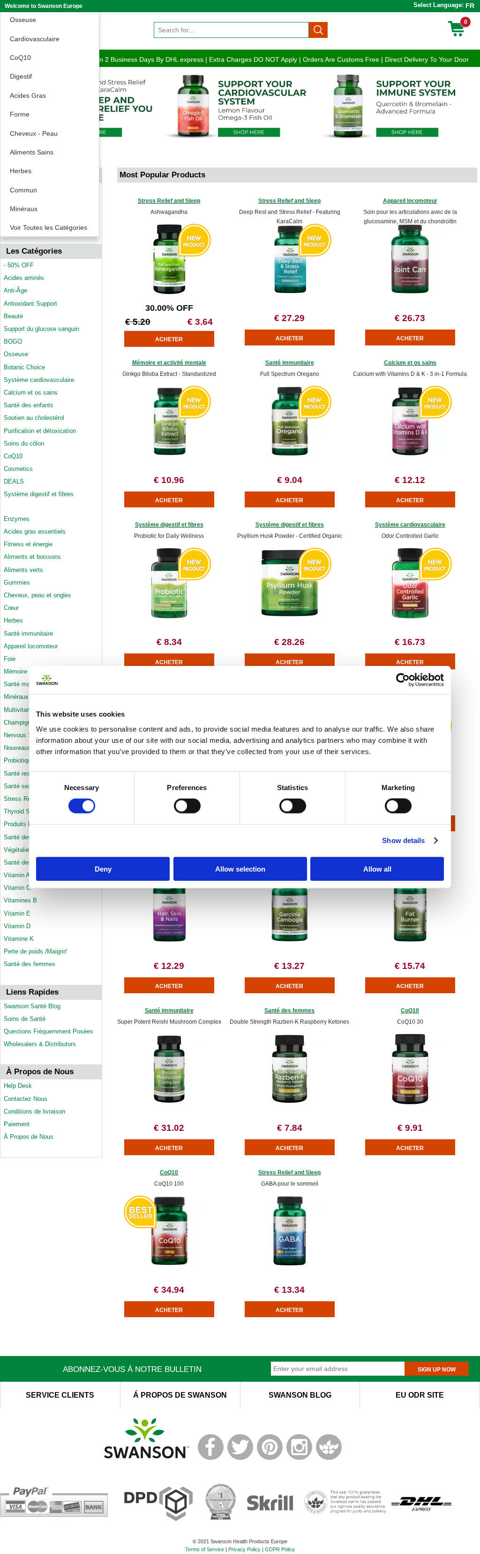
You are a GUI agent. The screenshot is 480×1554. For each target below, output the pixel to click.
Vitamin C (17, 887)
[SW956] (290, 454)
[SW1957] (290, 292)
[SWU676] (290, 1264)
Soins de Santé (24, 1018)
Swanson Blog (300, 1395)
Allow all (377, 868)
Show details (403, 840)
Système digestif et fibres (39, 494)
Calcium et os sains (31, 392)
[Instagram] (299, 1458)
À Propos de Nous (28, 1136)
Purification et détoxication (40, 430)
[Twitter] (240, 1458)
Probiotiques (21, 760)
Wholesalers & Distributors (40, 1044)
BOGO (13, 341)
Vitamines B (20, 900)
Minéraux (24, 209)
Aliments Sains (31, 152)
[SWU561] (169, 1264)
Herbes (20, 171)
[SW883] (169, 940)
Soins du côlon (24, 443)
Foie (9, 658)
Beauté (13, 316)
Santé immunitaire (28, 633)
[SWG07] (410, 616)
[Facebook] (211, 1458)
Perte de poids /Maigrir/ (35, 951)
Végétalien (18, 849)
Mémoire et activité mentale (169, 362)
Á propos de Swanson (180, 1395)
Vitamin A (17, 875)
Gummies (17, 582)
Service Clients (60, 1395)
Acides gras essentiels (35, 531)
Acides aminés (24, 277)
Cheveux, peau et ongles (37, 595)
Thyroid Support (25, 811)
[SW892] (169, 454)
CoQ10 (20, 57)
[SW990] (410, 454)
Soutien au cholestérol (34, 417)
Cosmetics (18, 468)
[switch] (187, 806)
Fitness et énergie (28, 544)
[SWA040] (169, 616)
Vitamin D (17, 926)
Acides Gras (28, 95)
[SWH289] (290, 940)
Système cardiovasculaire (39, 379)
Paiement (17, 1124)
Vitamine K (19, 938)
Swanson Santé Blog (32, 1006)
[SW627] (410, 1102)
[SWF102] (290, 616)
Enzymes (17, 518)
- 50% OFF (19, 265)
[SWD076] (290, 1102)
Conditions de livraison (34, 1111)
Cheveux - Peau (34, 133)
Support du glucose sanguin (41, 328)
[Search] (318, 30)
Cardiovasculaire (35, 39)
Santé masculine (26, 684)
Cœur (11, 607)
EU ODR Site (420, 1395)
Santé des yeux (25, 862)
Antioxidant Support (30, 303)
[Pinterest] (270, 1458)
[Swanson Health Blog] (329, 1458)
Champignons (22, 722)
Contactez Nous (25, 1098)
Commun (23, 190)
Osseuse (23, 19)
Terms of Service (204, 1549)
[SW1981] (169, 292)
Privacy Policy (244, 1549)
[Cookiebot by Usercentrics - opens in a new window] (403, 680)
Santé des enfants (28, 405)
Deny (103, 868)
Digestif (21, 76)
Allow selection (240, 868)
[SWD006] (410, 940)
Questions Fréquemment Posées (48, 1031)
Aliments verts (23, 569)
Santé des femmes (29, 964)
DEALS (14, 481)
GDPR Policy (280, 1549)
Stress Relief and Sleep (169, 201)
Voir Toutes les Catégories (48, 227)
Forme (20, 114)
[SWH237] (169, 1102)
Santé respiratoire (28, 773)
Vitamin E (17, 913)
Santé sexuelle (24, 786)
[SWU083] (410, 292)
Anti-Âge (15, 290)
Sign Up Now (437, 1369)
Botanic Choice (24, 367)
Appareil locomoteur (31, 646)
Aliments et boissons (32, 556)
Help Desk (18, 1085)
